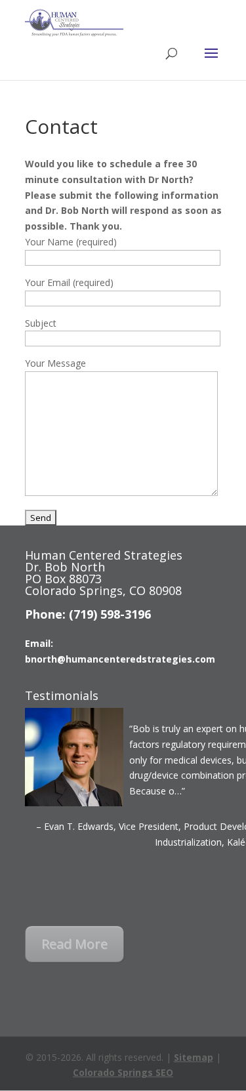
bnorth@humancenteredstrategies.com (120, 659)
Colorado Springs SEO (123, 1072)
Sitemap (193, 1057)
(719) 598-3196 (110, 614)
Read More (74, 944)
